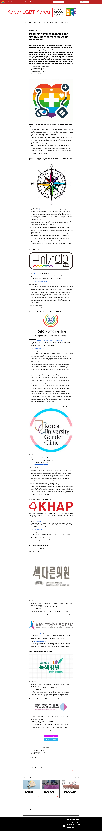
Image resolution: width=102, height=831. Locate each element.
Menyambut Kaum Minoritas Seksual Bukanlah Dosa (49, 792)
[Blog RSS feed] (64, 826)
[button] (51, 757)
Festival (34, 22)
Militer (66, 22)
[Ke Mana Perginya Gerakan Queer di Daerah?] (31, 784)
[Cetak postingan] (41, 767)
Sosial (62, 22)
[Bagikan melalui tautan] (38, 767)
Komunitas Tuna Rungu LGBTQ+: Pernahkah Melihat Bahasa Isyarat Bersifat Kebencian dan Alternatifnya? (70, 792)
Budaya (56, 22)
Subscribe (70, 827)
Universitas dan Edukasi (48, 22)
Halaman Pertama (73, 819)
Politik (40, 22)
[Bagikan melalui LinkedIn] (35, 767)
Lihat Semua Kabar (27, 22)
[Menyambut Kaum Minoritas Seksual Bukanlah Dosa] (51, 784)
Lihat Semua (76, 777)
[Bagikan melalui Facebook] (29, 767)
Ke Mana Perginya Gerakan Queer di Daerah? (30, 792)
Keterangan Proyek (73, 822)
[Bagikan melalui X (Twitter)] (32, 767)
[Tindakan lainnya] (72, 30)
